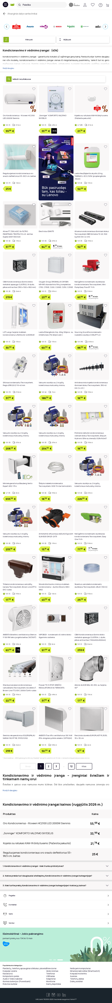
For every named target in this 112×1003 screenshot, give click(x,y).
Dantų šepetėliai (53, 984)
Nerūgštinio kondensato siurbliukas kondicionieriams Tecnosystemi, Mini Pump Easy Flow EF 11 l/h (90, 284)
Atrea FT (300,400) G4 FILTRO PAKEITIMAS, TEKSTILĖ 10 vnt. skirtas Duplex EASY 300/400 (18, 234)
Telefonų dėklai (77, 978)
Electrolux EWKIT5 (46, 231)
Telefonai (50, 973)
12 (71, 766)
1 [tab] (52, 960)
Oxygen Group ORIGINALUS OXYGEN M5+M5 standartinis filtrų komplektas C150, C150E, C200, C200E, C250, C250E (56, 284)
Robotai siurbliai (10, 984)
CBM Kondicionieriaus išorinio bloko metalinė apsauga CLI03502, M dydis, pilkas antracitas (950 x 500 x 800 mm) (19, 284)
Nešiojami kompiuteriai (80, 968)
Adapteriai (51, 978)
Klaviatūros (8, 973)
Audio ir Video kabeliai (12, 978)
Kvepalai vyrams (10, 971)
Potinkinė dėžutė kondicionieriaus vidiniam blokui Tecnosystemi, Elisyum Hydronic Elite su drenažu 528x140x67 (91, 436)
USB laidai (50, 976)
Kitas (84, 766)
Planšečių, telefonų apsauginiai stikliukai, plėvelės (25, 968)
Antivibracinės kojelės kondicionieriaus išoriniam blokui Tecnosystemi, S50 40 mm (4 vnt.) (91, 385)
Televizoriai (51, 968)
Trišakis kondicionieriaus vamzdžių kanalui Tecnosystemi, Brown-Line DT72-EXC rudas (20, 587)
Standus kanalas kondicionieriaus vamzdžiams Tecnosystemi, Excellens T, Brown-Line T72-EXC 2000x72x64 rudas (19, 688)
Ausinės (73, 976)
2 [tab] (57, 960)
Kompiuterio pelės (11, 976)
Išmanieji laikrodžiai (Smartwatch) (85, 971)
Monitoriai (50, 981)
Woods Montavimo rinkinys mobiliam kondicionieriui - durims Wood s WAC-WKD (54, 587)
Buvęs (28, 766)
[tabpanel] (56, 945)
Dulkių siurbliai (76, 981)
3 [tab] (61, 960)
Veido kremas (52, 971)
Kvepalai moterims (78, 973)
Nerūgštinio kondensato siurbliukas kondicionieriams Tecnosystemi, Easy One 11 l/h (90, 536)
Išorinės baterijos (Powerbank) (17, 981)
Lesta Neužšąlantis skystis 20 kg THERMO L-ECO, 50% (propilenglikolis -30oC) (90, 176)
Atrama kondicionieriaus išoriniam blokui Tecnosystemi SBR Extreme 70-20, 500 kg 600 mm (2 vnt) (92, 234)
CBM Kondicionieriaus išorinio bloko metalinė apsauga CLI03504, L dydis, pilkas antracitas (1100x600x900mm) (90, 637)
